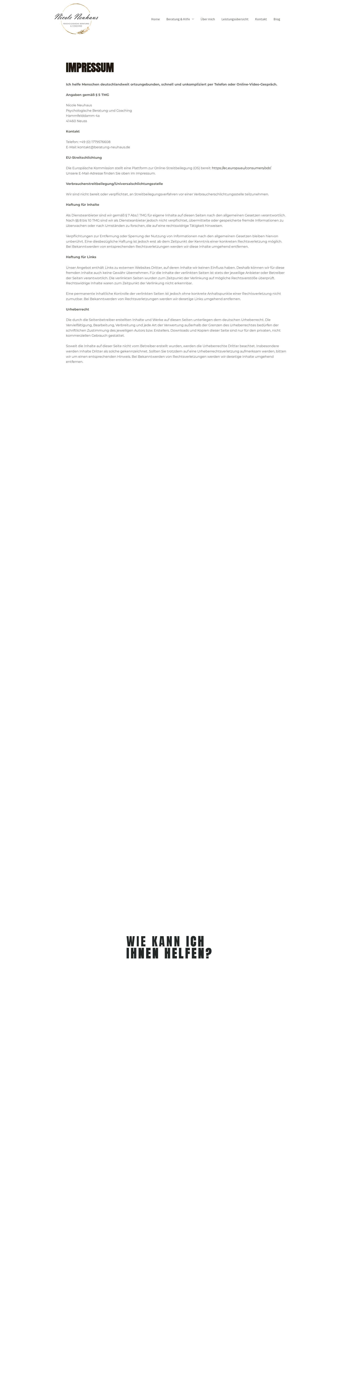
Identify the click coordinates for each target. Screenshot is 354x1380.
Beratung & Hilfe (178, 19)
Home (155, 19)
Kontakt (261, 19)
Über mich (208, 19)
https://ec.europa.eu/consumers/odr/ (241, 168)
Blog (276, 19)
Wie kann (169, 947)
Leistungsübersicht (234, 19)
